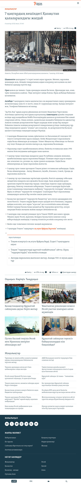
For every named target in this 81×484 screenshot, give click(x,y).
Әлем (43, 470)
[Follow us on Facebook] (7, 424)
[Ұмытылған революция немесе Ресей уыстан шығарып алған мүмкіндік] (59, 293)
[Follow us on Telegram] (26, 424)
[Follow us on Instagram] (22, 424)
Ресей (43, 462)
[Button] (57, 28)
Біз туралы (9, 442)
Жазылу (44, 446)
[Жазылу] (36, 424)
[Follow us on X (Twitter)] (12, 424)
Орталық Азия (10, 474)
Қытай (43, 466)
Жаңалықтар (10, 462)
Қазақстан (9, 466)
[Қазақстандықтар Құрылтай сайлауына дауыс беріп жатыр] (22, 293)
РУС (31, 481)
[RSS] (31, 424)
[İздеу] (66, 481)
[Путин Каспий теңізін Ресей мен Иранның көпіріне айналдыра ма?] (22, 326)
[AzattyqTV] (48, 481)
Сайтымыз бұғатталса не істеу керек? (19, 446)
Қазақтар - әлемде (11, 470)
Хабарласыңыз (10, 438)
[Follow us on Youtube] (17, 424)
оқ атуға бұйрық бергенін (45, 229)
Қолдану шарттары (48, 438)
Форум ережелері (48, 442)
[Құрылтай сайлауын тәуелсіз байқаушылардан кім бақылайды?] (59, 326)
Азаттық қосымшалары (13, 450)
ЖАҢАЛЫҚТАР (11, 9)
